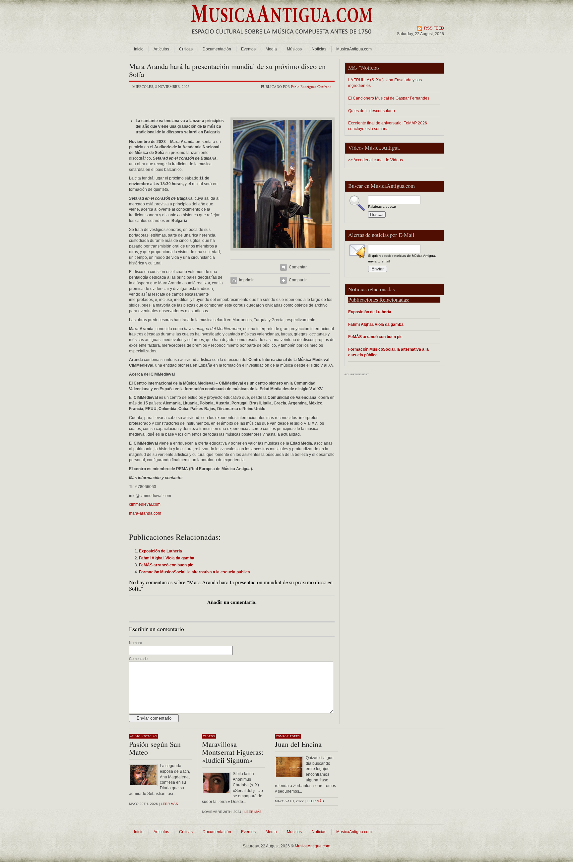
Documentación (217, 49)
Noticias (319, 49)
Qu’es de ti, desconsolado (371, 110)
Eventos (248, 49)
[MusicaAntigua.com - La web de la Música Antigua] (281, 38)
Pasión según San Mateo (155, 748)
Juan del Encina (298, 744)
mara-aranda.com (145, 513)
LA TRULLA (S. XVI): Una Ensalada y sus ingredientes (385, 83)
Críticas (186, 49)
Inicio (139, 49)
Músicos (294, 49)
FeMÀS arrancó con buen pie (375, 336)
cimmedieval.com (144, 504)
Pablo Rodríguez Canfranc (311, 86)
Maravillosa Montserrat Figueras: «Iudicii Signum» (233, 752)
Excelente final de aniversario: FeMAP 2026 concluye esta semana (387, 126)
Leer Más (253, 812)
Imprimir (246, 280)
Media (271, 49)
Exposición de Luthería (369, 312)
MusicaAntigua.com (354, 49)
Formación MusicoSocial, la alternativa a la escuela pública (388, 352)
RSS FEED (434, 28)
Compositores (288, 736)
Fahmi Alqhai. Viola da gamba (376, 324)
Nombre (135, 643)
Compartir (298, 280)
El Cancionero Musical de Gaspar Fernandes (388, 98)
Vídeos (209, 736)
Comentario (138, 659)
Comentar (298, 267)
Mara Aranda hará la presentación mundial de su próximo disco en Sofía (227, 70)
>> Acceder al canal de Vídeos (375, 160)
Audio (135, 736)
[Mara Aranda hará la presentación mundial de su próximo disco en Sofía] (282, 252)
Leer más (169, 804)
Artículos (161, 49)
